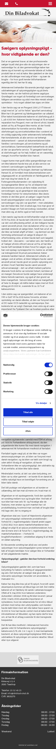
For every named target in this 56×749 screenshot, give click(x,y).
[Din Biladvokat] (28, 12)
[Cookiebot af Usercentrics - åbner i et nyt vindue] (40, 315)
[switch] (49, 373)
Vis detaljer (41, 403)
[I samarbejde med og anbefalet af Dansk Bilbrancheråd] (28, 659)
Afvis (28, 431)
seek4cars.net (32, 745)
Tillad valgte (28, 421)
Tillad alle (28, 412)
